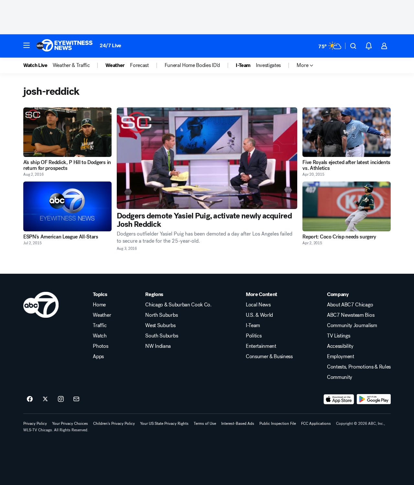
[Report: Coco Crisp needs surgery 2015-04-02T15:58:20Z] (346, 206)
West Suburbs (160, 325)
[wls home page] (41, 305)
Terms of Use (205, 423)
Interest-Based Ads (237, 423)
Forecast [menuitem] (139, 65)
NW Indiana (158, 346)
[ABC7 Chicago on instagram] (60, 399)
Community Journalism (352, 325)
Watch (99, 335)
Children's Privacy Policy (114, 423)
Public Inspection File (277, 423)
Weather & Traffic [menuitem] (71, 65)
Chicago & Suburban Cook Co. (178, 304)
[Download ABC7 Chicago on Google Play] (374, 399)
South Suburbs (161, 335)
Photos (100, 346)
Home (99, 304)
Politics (253, 335)
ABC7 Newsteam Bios (350, 315)
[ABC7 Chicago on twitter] (45, 399)
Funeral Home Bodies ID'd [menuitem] (192, 65)
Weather (102, 315)
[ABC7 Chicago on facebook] (29, 399)
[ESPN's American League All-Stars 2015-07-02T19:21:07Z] (67, 206)
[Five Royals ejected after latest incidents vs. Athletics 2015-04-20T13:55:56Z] (346, 132)
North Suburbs (161, 315)
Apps (98, 356)
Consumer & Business (269, 356)
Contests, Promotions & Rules (359, 366)
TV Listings (338, 335)
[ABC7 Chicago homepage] (64, 46)
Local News (258, 304)
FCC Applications (316, 423)
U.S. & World (259, 315)
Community (339, 377)
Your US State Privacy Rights (164, 423)
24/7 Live (110, 45)
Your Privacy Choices (70, 423)
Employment (340, 356)
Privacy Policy (35, 423)
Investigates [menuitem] (268, 65)
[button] (26, 45)
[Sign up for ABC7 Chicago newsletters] (76, 399)
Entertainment (261, 346)
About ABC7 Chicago (350, 304)
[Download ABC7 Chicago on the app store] (338, 399)
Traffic (99, 325)
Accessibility (340, 346)
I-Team (253, 325)
